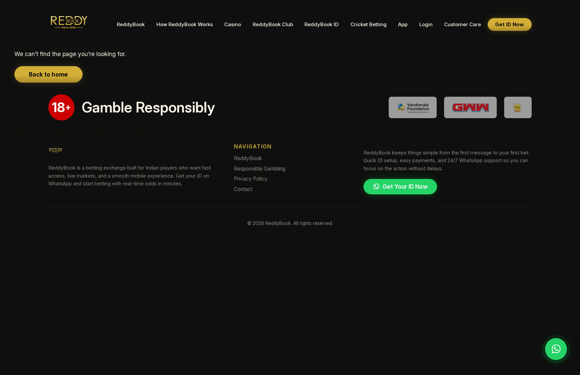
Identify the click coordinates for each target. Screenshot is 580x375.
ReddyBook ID (321, 24)
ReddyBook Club (273, 24)
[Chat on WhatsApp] (556, 349)
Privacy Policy (251, 179)
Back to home (48, 74)
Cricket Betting (368, 24)
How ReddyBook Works (184, 24)
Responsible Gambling (259, 169)
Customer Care (462, 24)
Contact (243, 189)
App (402, 24)
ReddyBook (131, 24)
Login (426, 24)
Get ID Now (509, 24)
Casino (232, 24)
